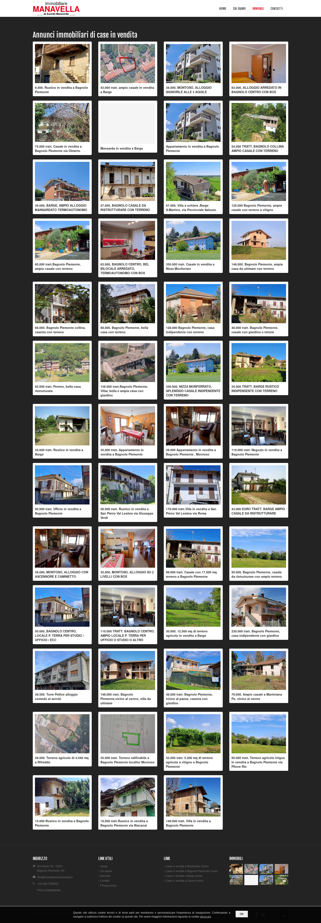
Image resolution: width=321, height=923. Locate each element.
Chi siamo (106, 871)
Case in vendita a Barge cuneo (184, 876)
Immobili (258, 8)
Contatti (277, 8)
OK (242, 914)
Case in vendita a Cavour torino (184, 880)
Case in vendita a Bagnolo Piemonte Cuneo (192, 871)
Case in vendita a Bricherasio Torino (187, 866)
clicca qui (205, 916)
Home (222, 8)
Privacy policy (108, 885)
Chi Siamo (239, 8)
